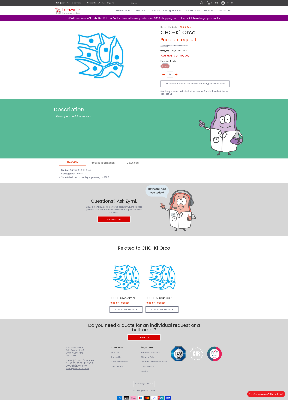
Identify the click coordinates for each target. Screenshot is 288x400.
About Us (115, 352)
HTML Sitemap (117, 366)
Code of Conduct (119, 361)
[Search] (201, 3)
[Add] (176, 74)
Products (172, 27)
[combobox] (164, 3)
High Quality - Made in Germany (68, 3)
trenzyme (164, 50)
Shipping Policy (148, 357)
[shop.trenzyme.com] (68, 10)
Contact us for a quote (126, 309)
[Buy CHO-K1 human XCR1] (162, 277)
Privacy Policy (147, 366)
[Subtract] (163, 74)
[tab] (72, 163)
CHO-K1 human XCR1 (159, 298)
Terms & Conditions (150, 352)
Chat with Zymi (114, 219)
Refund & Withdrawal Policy (154, 361)
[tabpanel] (158, 175)
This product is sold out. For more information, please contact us (195, 83)
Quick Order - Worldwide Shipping (100, 3)
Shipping (164, 45)
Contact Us (144, 337)
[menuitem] (212, 3)
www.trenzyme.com (77, 365)
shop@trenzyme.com (77, 368)
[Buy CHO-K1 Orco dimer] (126, 277)
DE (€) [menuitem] (230, 3)
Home (163, 27)
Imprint (144, 371)
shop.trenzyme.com (140, 391)
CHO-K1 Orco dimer (122, 298)
